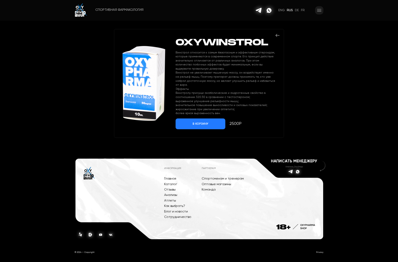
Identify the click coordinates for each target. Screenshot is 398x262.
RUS (290, 10)
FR (303, 10)
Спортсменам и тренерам (223, 178)
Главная (170, 178)
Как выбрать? (174, 206)
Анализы (170, 195)
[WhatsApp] (269, 10)
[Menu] (319, 10)
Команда (209, 189)
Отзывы (170, 189)
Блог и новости (176, 211)
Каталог (170, 184)
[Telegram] (258, 10)
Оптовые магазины (216, 184)
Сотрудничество (177, 217)
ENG (281, 10)
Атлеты (170, 200)
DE (297, 10)
